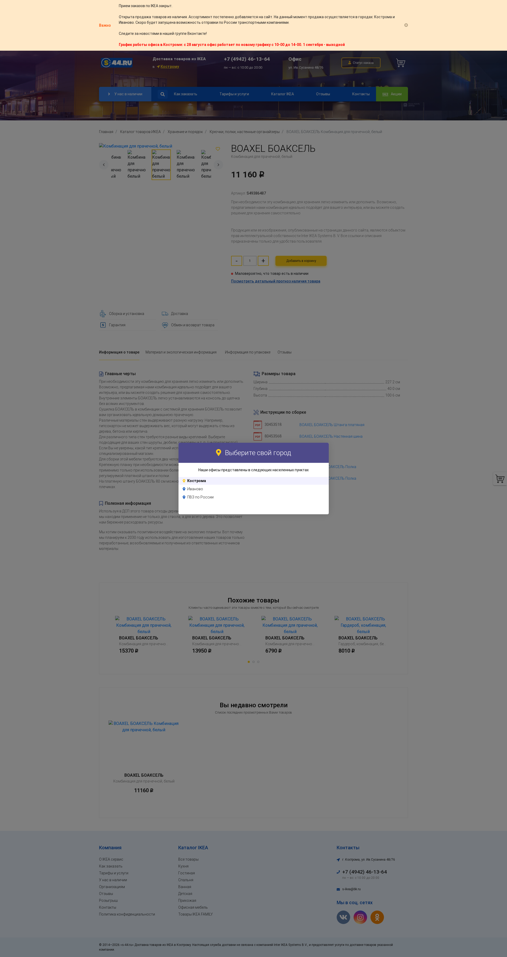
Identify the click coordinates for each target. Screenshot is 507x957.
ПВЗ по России (200, 497)
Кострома (196, 481)
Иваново (195, 489)
